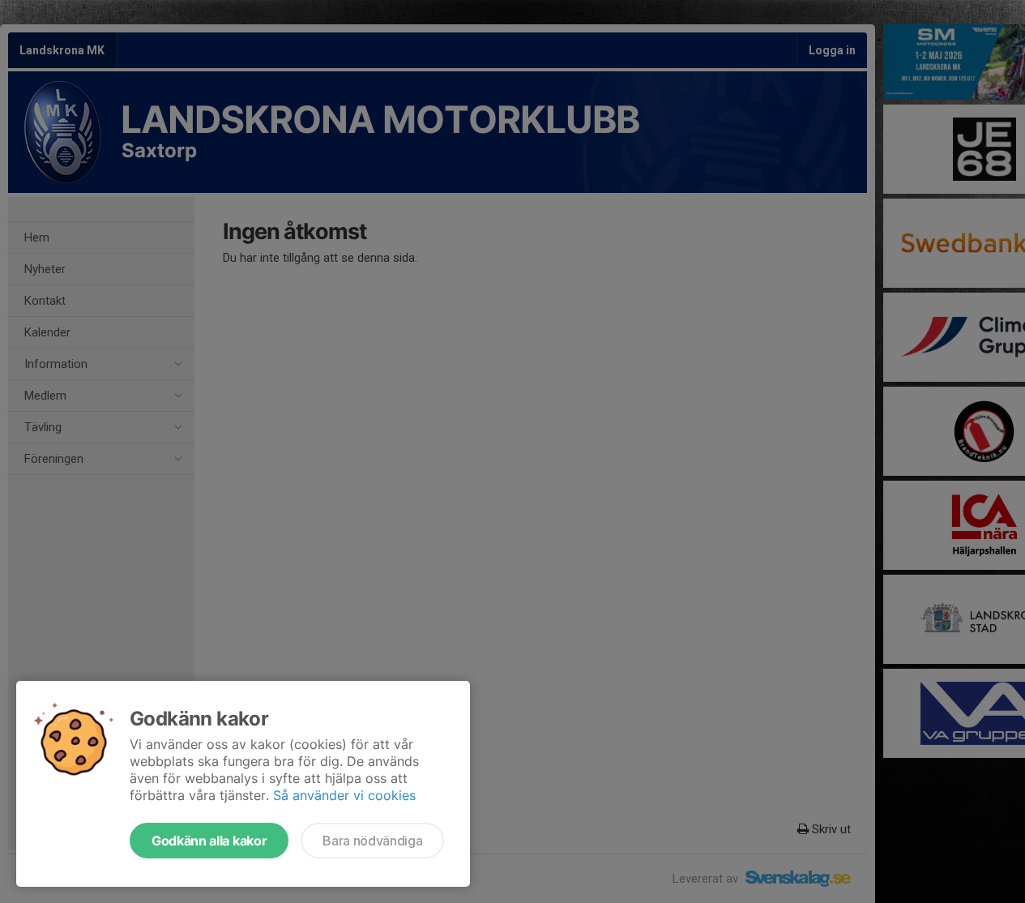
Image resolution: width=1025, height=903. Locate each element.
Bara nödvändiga (372, 840)
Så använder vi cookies (344, 795)
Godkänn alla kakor (209, 840)
